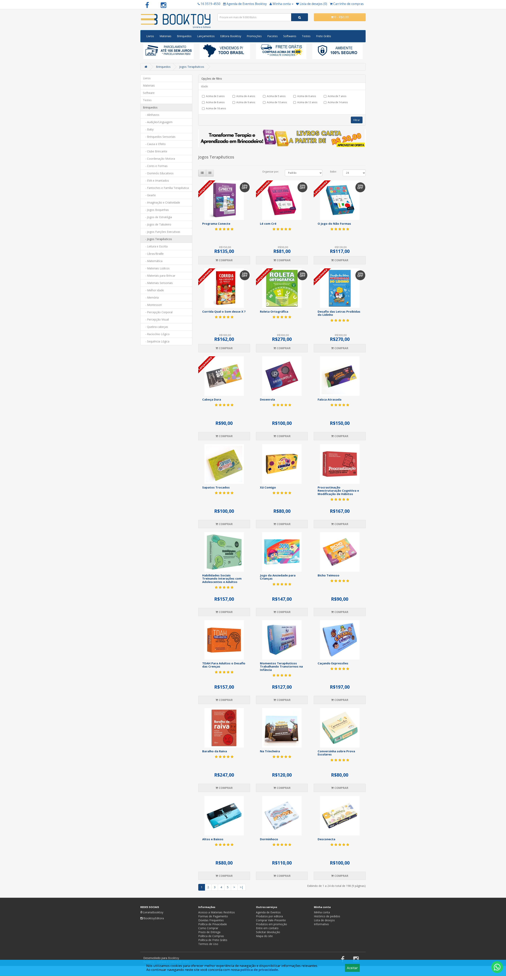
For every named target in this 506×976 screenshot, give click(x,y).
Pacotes (272, 36)
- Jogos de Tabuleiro (157, 224)
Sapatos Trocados (216, 487)
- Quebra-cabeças (155, 327)
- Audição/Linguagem (158, 122)
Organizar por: (270, 171)
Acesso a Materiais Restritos (216, 912)
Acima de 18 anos (216, 108)
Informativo (321, 924)
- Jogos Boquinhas (156, 210)
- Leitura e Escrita (155, 246)
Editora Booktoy (230, 36)
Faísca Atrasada (329, 399)
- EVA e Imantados (156, 180)
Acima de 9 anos (245, 102)
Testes (306, 36)
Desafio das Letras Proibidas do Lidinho (339, 313)
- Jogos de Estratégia (157, 217)
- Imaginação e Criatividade (161, 202)
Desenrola (267, 399)
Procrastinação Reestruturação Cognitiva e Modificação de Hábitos (338, 490)
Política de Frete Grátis (212, 940)
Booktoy (173, 958)
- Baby (148, 129)
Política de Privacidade (212, 924)
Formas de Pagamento (213, 916)
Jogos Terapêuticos (191, 67)
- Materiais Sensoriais (158, 283)
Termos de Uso (208, 944)
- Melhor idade (153, 290)
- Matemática (152, 261)
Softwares (289, 36)
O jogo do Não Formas (334, 223)
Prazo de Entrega (209, 932)
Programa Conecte (216, 223)
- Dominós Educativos (158, 173)
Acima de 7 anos (337, 96)
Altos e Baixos (212, 839)
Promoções (254, 36)
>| (241, 887)
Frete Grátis (323, 36)
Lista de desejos (324, 920)
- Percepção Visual (156, 319)
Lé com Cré (268, 223)
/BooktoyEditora (153, 918)
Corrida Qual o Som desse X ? (224, 311)
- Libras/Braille (153, 254)
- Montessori (152, 305)
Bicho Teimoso (328, 575)
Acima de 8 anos (215, 102)
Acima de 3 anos (215, 96)
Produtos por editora (269, 916)
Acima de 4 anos (245, 96)
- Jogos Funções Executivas (161, 232)
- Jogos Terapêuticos (157, 239)
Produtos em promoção (271, 924)
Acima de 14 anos (338, 102)
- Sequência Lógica (156, 341)
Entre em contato (267, 928)
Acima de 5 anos (276, 96)
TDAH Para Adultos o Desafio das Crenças (223, 665)
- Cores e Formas (155, 166)
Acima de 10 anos (277, 102)
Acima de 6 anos (306, 96)
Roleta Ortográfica (274, 311)
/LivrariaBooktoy (152, 912)
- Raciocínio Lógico (156, 334)
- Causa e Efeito (154, 144)
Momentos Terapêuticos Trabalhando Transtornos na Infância (281, 666)
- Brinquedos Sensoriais (159, 137)
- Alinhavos (151, 115)
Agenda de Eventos (268, 912)
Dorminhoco (269, 839)
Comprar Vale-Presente (271, 920)
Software (149, 93)
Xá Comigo (268, 487)
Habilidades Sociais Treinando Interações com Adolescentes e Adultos (222, 578)
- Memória (151, 297)
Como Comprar (208, 928)
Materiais (165, 36)
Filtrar (356, 120)
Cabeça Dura (211, 399)
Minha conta (322, 912)
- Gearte (149, 195)
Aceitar (352, 968)
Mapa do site (264, 936)
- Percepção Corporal (158, 312)
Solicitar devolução (268, 932)
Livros (150, 36)
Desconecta (326, 839)
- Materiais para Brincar (159, 275)
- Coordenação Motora (159, 158)
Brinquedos (184, 36)
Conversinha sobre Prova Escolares (336, 752)
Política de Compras (211, 936)
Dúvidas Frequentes (211, 920)
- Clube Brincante (155, 151)
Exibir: (333, 171)
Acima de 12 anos (307, 102)
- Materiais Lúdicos (156, 268)
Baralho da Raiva (214, 751)
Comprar (225, 260)
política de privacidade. (259, 969)
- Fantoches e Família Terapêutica (166, 188)
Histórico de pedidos (327, 916)
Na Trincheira (270, 751)
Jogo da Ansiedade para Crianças (277, 577)
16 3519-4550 (210, 4)
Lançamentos (206, 36)
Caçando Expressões (333, 663)
